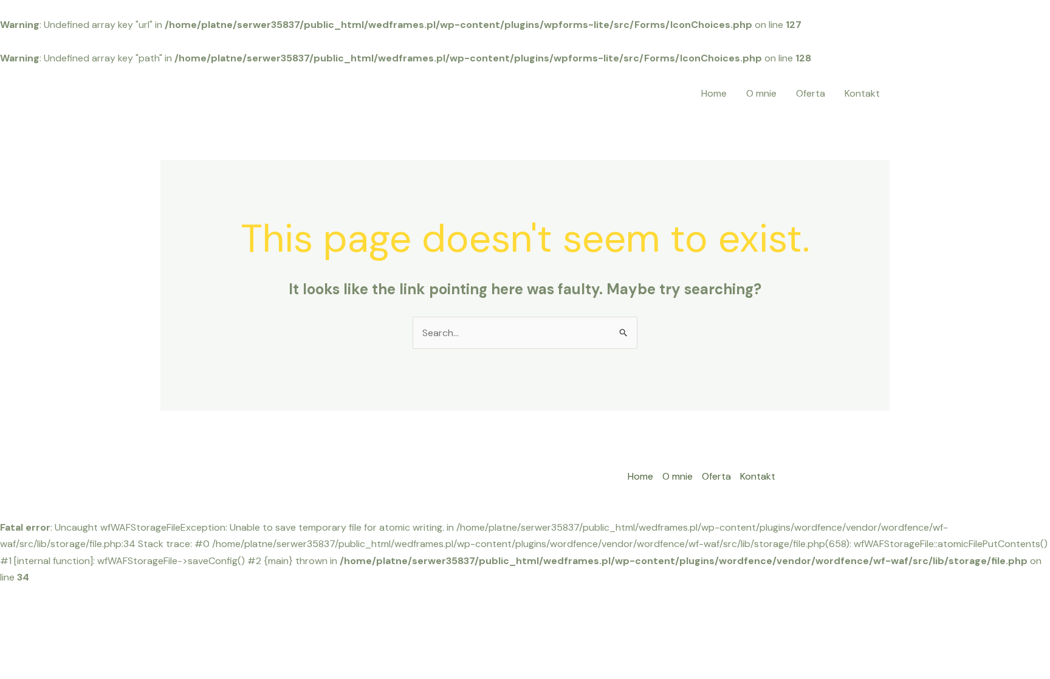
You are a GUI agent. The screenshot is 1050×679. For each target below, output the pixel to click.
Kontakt (862, 93)
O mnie (761, 93)
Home (714, 93)
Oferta (810, 93)
